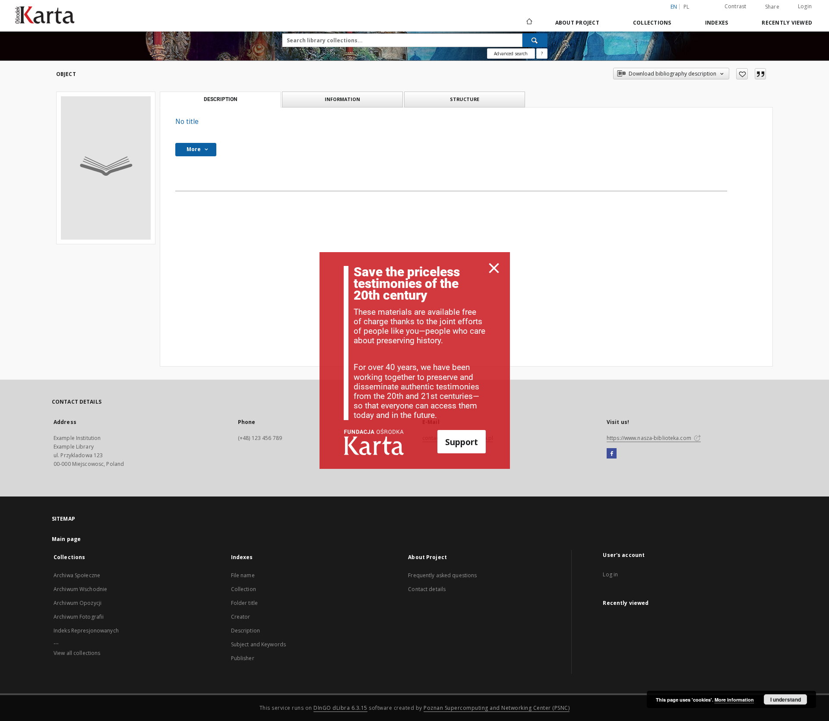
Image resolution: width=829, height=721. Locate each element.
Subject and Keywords (258, 644)
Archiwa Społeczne (77, 575)
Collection (243, 589)
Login (805, 6)
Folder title (244, 603)
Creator (240, 616)
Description (245, 630)
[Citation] (760, 73)
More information (734, 699)
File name (243, 575)
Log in (610, 574)
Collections (652, 22)
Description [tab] (220, 99)
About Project (577, 22)
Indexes (716, 22)
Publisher (242, 658)
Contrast (736, 6)
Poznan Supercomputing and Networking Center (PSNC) (497, 708)
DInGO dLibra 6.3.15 (340, 708)
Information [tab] (342, 99)
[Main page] (528, 22)
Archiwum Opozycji (77, 603)
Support (461, 442)
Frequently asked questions (442, 575)
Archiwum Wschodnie (80, 589)
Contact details (427, 589)
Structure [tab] (464, 99)
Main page (66, 539)
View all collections (77, 653)
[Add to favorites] (742, 73)
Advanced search (511, 54)
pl (686, 6)
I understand (785, 699)
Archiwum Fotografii (79, 616)
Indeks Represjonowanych (86, 630)
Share (772, 6)
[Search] (534, 40)
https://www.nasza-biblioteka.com (650, 438)
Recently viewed (787, 22)
